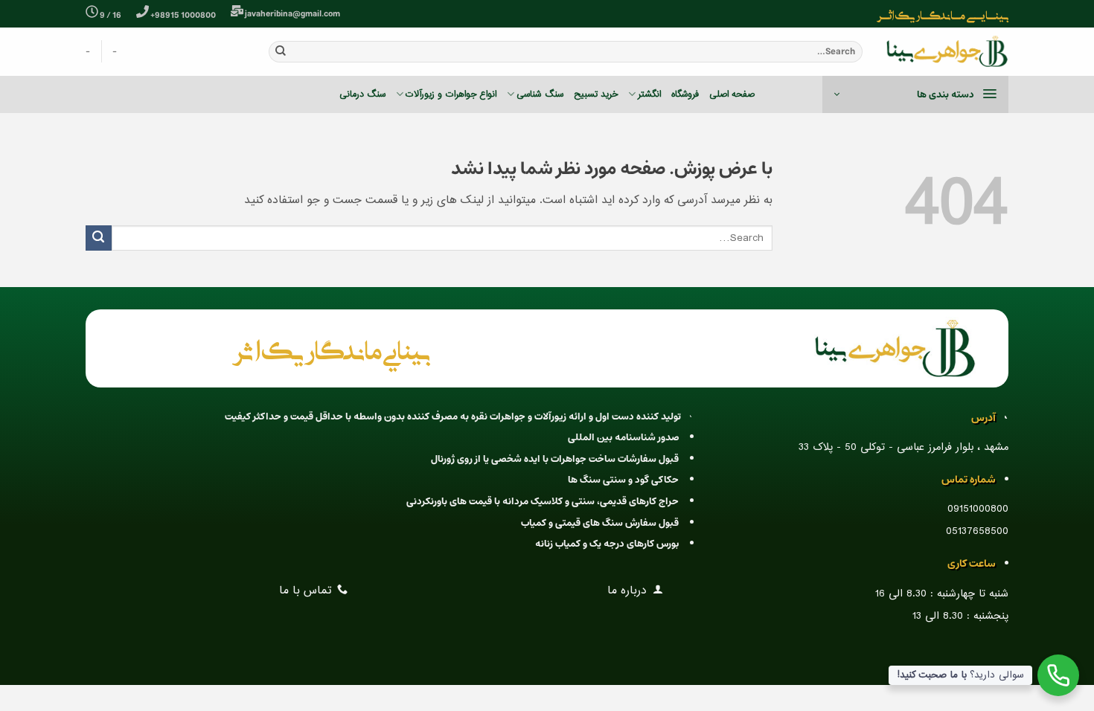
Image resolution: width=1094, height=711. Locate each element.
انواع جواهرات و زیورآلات (451, 94)
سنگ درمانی (362, 94)
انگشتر (649, 94)
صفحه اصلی (732, 94)
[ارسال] (280, 51)
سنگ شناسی (539, 94)
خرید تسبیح (596, 94)
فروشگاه (685, 94)
